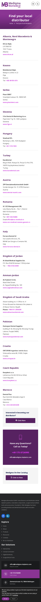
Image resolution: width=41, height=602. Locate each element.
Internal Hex (6, 549)
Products (5, 532)
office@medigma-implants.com (20, 457)
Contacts (5, 537)
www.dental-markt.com (12, 192)
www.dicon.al (8, 54)
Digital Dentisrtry (8, 554)
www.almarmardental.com (13, 312)
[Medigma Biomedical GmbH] (10, 5)
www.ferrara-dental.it (11, 247)
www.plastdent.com (10, 102)
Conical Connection (8, 552)
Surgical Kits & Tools (9, 557)
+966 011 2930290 (14, 310)
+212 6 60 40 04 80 (12, 405)
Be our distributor (8, 540)
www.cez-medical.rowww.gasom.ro (16, 222)
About (4, 529)
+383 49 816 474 (11, 80)
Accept (5, 598)
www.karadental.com (11, 170)
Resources (6, 535)
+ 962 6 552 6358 (12, 266)
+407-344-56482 (11, 217)
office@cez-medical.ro (15, 219)
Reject (13, 598)
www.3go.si (7, 124)
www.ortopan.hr (9, 358)
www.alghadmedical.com (12, 288)
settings (15, 595)
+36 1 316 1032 (11, 146)
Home (11, 23)
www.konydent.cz (10, 380)
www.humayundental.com (13, 337)
